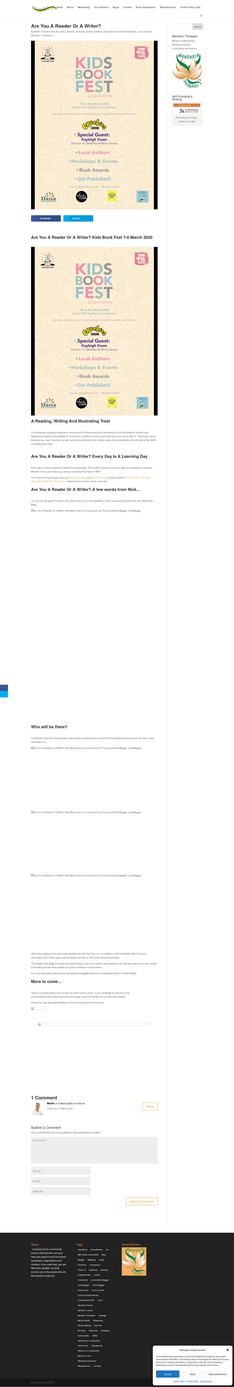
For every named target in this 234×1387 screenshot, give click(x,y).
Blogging (92, 1259)
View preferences (218, 1374)
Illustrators (108, 31)
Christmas (82, 1264)
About (70, 7)
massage (102, 1315)
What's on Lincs (84, 1355)
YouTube (97, 1366)
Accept (167, 1374)
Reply (150, 1106)
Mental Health (84, 1320)
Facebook (93, 1269)
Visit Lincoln (83, 1345)
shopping (105, 1330)
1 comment (46, 35)
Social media (83, 1335)
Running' (81, 1330)
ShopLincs (93, 1330)
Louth (100, 1300)
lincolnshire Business (125, 31)
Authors (70, 31)
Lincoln (97, 1274)
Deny (192, 1374)
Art (107, 1249)
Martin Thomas (41, 31)
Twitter (95, 1335)
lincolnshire (83, 1280)
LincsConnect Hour (86, 1300)
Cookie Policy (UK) (190, 7)
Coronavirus (95, 1264)
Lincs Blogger (98, 1285)
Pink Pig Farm (98, 477)
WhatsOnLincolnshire (87, 1360)
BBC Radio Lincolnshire (88, 1254)
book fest (80, 31)
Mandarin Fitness (85, 1305)
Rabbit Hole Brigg (77, 477)
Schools (35, 35)
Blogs (116, 7)
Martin (50, 1103)
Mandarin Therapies (86, 1315)
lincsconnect (83, 1290)
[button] (227, 1350)
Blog (104, 1254)
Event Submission (146, 7)
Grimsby (104, 1269)
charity (101, 1259)
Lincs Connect (144, 31)
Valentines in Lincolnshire (89, 1340)
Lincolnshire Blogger (100, 1280)
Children (98, 31)
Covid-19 (82, 1269)
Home (60, 7)
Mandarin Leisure (85, 1310)
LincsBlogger (83, 1285)
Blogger (81, 1259)
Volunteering (96, 1345)
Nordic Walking (84, 1325)
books (89, 31)
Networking (84, 7)
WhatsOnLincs (168, 7)
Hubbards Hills (84, 1274)
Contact (127, 7)
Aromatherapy (96, 1249)
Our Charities (101, 7)
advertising (82, 1249)
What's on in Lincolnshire (88, 1350)
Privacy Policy (193, 1381)
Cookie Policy (179, 1381)
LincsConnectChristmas (88, 1295)
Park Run (98, 1325)
